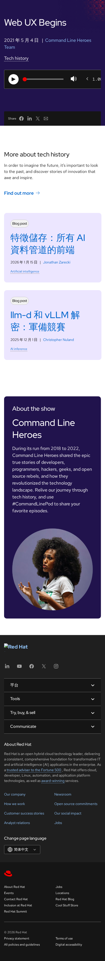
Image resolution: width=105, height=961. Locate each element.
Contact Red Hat (16, 899)
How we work (14, 803)
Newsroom (62, 794)
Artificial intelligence (24, 271)
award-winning (52, 780)
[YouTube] (19, 668)
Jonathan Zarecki (56, 262)
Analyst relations (17, 822)
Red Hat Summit (15, 911)
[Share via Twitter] (38, 118)
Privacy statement (16, 938)
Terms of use (64, 938)
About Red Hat (14, 887)
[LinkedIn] (7, 668)
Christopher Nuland (58, 339)
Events (9, 893)
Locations (62, 893)
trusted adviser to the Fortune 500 (34, 770)
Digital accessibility (69, 945)
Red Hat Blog (65, 899)
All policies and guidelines (22, 945)
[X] (44, 668)
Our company (14, 794)
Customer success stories (24, 813)
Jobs (58, 822)
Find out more (19, 193)
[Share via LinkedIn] (30, 118)
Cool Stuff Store (67, 905)
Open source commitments (75, 803)
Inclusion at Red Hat (18, 905)
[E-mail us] (46, 118)
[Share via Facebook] (21, 118)
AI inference (18, 349)
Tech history (16, 58)
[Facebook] (32, 668)
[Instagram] (56, 668)
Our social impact (67, 813)
